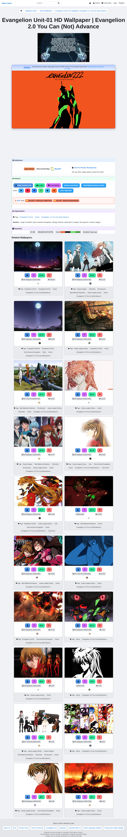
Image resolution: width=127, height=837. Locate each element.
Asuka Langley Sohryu (94, 292)
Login (115, 3)
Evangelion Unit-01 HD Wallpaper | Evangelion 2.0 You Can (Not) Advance (81, 11)
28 (93, 335)
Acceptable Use (51, 828)
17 (42, 394)
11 (93, 625)
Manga (55, 222)
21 (93, 394)
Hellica (44, 343)
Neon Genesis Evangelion (42, 222)
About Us (7, 828)
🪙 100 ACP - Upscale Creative (39, 200)
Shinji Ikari (68, 222)
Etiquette (63, 828)
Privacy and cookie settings (113, 828)
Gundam (28, 222)
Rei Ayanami (84, 222)
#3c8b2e (78, 232)
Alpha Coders (7, 3)
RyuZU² (58, 169)
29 (42, 335)
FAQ (14, 828)
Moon (44, 352)
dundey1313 (44, 634)
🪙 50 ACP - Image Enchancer (66, 200)
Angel (22, 222)
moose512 (44, 283)
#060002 (67, 232)
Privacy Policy (24, 828)
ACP (18, 200)
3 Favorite (54, 185)
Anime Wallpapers (46, 11)
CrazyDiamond (95, 578)
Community (107, 3)
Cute (90, 464)
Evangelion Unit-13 (30, 289)
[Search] (58, 3)
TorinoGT (94, 343)
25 (93, 275)
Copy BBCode (66, 190)
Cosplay (75, 222)
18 (42, 450)
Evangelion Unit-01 (26, 217)
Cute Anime (105, 467)
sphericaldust (44, 578)
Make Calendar (71, 185)
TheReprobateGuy (44, 805)
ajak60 (94, 283)
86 (42, 275)
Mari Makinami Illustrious (77, 292)
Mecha (61, 222)
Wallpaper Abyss (31, 11)
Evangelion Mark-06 (33, 348)
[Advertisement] (63, 143)
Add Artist (29, 169)
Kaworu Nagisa (94, 222)
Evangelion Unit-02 (30, 523)
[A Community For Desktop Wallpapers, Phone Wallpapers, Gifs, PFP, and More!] (21, 11)
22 (42, 510)
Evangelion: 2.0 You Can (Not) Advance (55, 217)
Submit (97, 3)
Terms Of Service (37, 828)
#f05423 (62, 232)
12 (93, 510)
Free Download (24, 185)
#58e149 (73, 232)
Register (121, 3)
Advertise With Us (75, 828)
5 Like (40, 185)
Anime (37, 217)
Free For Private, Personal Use (85, 168)
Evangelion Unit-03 (96, 348)
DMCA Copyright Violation (93, 828)
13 (42, 569)
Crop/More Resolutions (93, 185)
